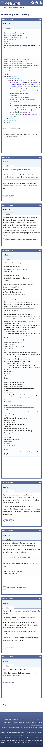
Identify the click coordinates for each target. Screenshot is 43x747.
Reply (3, 704)
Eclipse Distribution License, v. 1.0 (12, 727)
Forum (4, 7)
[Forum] (36, 2)
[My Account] (41, 2)
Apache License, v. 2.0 (14, 732)
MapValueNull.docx (16, 587)
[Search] (32, 2)
